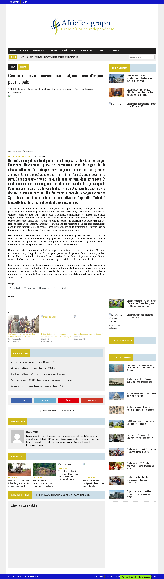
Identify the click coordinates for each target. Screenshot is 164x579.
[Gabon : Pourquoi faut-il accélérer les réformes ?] (116, 328)
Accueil (13, 50)
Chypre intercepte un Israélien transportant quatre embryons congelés (139, 494)
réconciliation (14, 92)
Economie (53, 50)
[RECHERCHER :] (142, 56)
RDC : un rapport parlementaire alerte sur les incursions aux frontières (44, 483)
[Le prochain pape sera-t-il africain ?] (89, 323)
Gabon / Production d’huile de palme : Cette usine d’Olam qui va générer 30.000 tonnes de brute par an (141, 303)
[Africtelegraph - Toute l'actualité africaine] (82, 26)
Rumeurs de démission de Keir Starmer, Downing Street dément (140, 436)
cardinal (22, 89)
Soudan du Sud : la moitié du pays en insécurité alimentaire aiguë (141, 450)
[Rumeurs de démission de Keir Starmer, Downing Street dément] (116, 440)
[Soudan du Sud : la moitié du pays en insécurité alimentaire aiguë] (116, 454)
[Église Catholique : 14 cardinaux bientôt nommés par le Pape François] (56, 323)
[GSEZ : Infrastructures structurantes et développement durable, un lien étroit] (116, 81)
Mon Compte (14, 2)
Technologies (86, 50)
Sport (73, 50)
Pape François (86, 89)
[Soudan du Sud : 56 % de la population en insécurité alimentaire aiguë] (116, 468)
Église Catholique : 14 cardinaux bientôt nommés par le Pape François (56, 335)
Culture (99, 50)
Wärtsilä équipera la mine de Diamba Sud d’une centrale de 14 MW (37, 385)
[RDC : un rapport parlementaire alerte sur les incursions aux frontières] (44, 473)
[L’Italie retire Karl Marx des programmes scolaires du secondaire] (116, 482)
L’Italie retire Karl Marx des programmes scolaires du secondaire (138, 480)
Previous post (49, 410)
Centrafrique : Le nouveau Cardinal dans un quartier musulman (22, 335)
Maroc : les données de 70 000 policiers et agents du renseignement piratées (41, 380)
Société (64, 50)
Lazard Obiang (24, 156)
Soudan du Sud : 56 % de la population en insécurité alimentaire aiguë (141, 466)
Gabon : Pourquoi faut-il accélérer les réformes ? (140, 316)
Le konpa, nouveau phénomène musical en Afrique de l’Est (33, 362)
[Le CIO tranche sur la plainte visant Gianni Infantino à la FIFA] (116, 426)
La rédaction (98, 576)
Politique (24, 50)
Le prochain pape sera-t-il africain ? (88, 334)
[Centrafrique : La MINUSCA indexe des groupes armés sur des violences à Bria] (19, 473)
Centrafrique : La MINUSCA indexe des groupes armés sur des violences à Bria (18, 483)
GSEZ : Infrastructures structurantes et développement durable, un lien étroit (139, 78)
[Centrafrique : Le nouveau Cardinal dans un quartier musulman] (23, 323)
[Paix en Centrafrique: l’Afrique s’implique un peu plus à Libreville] (94, 473)
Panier (25, 2)
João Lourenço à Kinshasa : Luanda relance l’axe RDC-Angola (34, 368)
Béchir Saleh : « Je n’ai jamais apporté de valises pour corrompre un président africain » (68, 475)
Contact (109, 576)
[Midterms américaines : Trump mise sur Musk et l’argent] (116, 398)
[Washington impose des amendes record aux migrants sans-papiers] (116, 412)
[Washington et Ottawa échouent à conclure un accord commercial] (116, 384)
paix (77, 89)
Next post (66, 410)
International (38, 50)
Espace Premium (113, 50)
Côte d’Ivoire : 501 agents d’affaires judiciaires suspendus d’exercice (38, 374)
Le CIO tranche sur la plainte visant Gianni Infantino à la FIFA (141, 422)
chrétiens (56, 89)
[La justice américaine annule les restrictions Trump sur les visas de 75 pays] (116, 370)
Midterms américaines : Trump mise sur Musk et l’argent (141, 394)
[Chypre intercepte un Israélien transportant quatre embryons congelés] (116, 496)
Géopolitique (39, 477)
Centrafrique (44, 89)
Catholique (32, 89)
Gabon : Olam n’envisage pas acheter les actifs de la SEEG (141, 105)
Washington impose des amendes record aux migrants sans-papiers (140, 408)
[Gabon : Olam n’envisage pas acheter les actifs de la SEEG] (116, 292)
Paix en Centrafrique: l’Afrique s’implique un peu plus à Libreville (93, 483)
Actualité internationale (121, 357)
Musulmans (68, 89)
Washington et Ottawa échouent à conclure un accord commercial (140, 380)
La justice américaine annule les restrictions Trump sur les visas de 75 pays (141, 367)
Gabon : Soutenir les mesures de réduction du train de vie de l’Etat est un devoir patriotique (140, 92)
